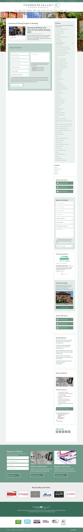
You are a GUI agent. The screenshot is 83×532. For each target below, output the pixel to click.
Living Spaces (29, 10)
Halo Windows (58, 82)
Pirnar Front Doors (59, 98)
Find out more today (64, 307)
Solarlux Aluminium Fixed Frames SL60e (63, 124)
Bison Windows (58, 41)
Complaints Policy (21, 529)
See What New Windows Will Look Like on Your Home (64, 361)
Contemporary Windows (60, 55)
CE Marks (8, 529)
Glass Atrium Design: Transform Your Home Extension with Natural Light (64, 351)
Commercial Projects (38, 33)
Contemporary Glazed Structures (62, 53)
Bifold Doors (58, 39)
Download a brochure (63, 183)
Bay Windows (58, 35)
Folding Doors (58, 73)
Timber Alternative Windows (61, 138)
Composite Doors (59, 45)
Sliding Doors (58, 110)
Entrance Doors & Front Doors (61, 63)
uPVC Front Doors (59, 146)
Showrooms (61, 10)
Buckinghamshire (57, 168)
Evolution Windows (59, 69)
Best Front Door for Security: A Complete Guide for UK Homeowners (64, 356)
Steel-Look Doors (59, 132)
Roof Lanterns (58, 104)
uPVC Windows (58, 148)
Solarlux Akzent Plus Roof (60, 118)
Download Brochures (59, 475)
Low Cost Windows (59, 92)
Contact (66, 10)
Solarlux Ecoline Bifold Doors (61, 128)
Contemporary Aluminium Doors (62, 47)
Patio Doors (57, 96)
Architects (56, 10)
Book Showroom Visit (36, 475)
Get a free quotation (63, 187)
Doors (24, 10)
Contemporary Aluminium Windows (62, 49)
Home (16, 10)
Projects (39, 10)
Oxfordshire (56, 173)
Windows (20, 10)
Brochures (44, 10)
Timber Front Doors (59, 140)
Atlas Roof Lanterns (59, 33)
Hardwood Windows (59, 84)
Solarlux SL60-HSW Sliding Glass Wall (63, 130)
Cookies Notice (14, 529)
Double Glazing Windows (60, 61)
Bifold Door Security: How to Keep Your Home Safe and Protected (64, 340)
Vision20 (57, 152)
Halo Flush (57, 81)
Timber (57, 136)
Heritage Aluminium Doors (61, 86)
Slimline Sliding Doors (60, 114)
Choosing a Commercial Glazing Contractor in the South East (63, 346)
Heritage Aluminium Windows (61, 88)
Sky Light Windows (59, 108)
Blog (48, 10)
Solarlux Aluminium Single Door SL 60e (63, 126)
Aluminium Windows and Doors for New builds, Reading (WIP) (38, 30)
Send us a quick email (63, 191)
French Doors (58, 75)
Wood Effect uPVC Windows (61, 160)
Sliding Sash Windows (59, 112)
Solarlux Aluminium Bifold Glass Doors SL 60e (64, 121)
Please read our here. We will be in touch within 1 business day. (64, 241)
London (55, 171)
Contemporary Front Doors (61, 51)
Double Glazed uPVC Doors (60, 59)
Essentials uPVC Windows (60, 65)
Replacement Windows (60, 100)
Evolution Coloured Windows (61, 67)
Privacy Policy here (17, 453)
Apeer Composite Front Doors (61, 29)
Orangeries (57, 95)
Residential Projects (59, 102)
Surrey (55, 174)
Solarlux (57, 116)
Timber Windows (58, 142)
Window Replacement (60, 154)
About (51, 10)
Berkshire (56, 167)
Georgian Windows (59, 79)
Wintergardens (58, 158)
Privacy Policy (66, 239)
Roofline (34, 10)
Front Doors (58, 77)
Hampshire (56, 170)
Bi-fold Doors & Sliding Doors (61, 37)
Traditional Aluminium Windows (62, 144)
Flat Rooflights (58, 71)
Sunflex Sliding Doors (59, 134)
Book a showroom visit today (63, 408)
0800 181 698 (60, 421)
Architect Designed (30, 33)
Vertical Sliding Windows (60, 150)
